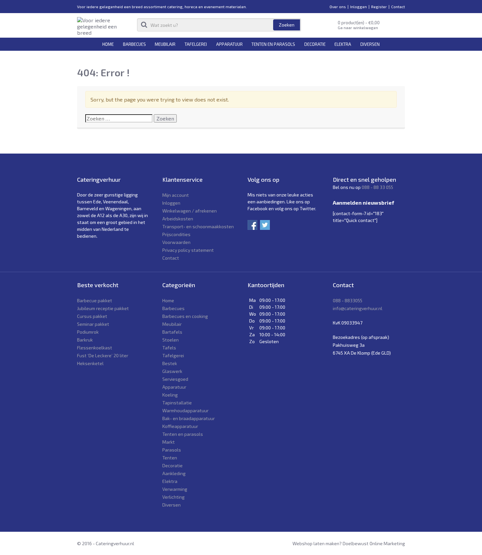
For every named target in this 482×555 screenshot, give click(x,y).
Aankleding (174, 473)
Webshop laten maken (315, 543)
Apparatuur (229, 44)
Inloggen (358, 6)
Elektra (342, 44)
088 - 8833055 (347, 300)
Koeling (170, 395)
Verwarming (174, 489)
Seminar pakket (93, 324)
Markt (168, 442)
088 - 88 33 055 (377, 187)
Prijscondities (176, 234)
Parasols (171, 450)
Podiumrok (88, 332)
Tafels (169, 347)
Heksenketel (90, 363)
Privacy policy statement (188, 250)
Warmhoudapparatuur (185, 410)
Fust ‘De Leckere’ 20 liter (102, 355)
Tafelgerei (196, 44)
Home (108, 44)
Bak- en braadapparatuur (188, 418)
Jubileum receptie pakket (103, 308)
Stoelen (170, 339)
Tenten (169, 457)
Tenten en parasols (273, 44)
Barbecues (134, 44)
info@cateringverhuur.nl (357, 308)
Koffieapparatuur (180, 426)
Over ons (338, 6)
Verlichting (173, 497)
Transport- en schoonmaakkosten (198, 226)
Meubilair (165, 44)
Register (379, 6)
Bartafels (172, 332)
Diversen (370, 44)
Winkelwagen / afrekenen (189, 210)
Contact (398, 6)
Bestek (169, 363)
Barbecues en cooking (185, 316)
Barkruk (85, 339)
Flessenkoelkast (94, 347)
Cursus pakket (92, 316)
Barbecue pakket (94, 300)
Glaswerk (172, 371)
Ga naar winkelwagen (358, 27)
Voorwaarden (176, 242)
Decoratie (315, 44)
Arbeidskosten (177, 218)
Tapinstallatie (177, 402)
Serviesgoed (175, 379)
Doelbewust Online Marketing (374, 543)
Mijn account (175, 195)
